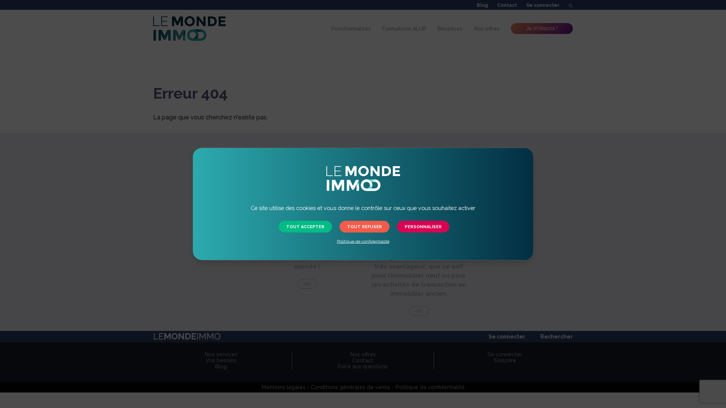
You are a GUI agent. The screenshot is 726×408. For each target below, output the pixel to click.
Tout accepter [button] (305, 226)
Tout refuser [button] (364, 226)
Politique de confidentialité (363, 241)
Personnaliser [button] (423, 226)
